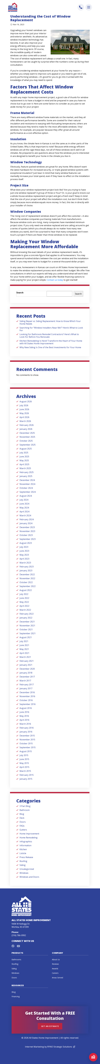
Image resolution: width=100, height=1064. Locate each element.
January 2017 (26, 688)
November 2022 (27, 578)
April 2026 (24, 417)
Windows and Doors (29, 877)
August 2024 (26, 496)
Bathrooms (16, 959)
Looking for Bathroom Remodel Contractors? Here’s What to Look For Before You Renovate (49, 335)
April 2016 (24, 720)
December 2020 (27, 668)
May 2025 (24, 460)
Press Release (26, 857)
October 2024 (26, 488)
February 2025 (27, 472)
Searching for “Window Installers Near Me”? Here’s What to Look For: (51, 329)
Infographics (26, 841)
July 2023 (24, 547)
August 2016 (26, 708)
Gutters (23, 829)
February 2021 (27, 661)
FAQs (22, 825)
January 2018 (26, 672)
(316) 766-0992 (19, 935)
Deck (22, 818)
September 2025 (28, 444)
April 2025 (24, 464)
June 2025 (24, 456)
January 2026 (26, 429)
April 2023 (24, 558)
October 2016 (26, 700)
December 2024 (27, 480)
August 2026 (26, 401)
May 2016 (24, 716)
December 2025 (27, 433)
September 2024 (28, 492)
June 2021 (24, 645)
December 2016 (27, 692)
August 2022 (26, 590)
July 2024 (24, 499)
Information (25, 845)
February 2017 (27, 684)
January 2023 (26, 570)
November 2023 (27, 531)
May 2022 (24, 602)
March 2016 (25, 724)
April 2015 (24, 767)
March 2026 (25, 421)
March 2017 (25, 680)
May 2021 (24, 649)
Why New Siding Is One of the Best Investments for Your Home (50, 347)
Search (19, 292)
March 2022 (25, 610)
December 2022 (27, 574)
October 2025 (26, 440)
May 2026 (24, 413)
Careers (55, 973)
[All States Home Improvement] (12, 7)
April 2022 (24, 606)
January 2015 (26, 779)
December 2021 (27, 621)
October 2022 (26, 582)
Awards (55, 968)
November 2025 (27, 437)
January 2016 (26, 731)
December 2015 (27, 735)
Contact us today (54, 279)
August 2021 (26, 637)
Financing (16, 996)
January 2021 (26, 665)
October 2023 (26, 535)
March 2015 (25, 771)
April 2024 (24, 511)
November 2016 (27, 696)
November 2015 (27, 739)
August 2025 (26, 448)
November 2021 (27, 625)
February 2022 (27, 613)
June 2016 (24, 712)
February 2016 (27, 727)
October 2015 (26, 743)
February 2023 (27, 566)
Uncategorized (27, 869)
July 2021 (24, 641)
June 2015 (24, 759)
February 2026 (27, 425)
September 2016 (28, 704)
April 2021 (24, 653)
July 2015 (24, 755)
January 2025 (26, 476)
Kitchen (23, 849)
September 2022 (28, 586)
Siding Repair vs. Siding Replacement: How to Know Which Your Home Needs (50, 322)
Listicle (23, 853)
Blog (22, 814)
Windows (24, 873)
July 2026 (24, 405)
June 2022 (24, 598)
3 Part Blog (25, 806)
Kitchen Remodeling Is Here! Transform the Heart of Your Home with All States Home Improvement (51, 342)
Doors (23, 822)
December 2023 (27, 527)
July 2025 (24, 452)
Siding (23, 865)
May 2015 (24, 763)
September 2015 (28, 747)
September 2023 (28, 539)
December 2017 (27, 676)
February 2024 (27, 519)
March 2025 (25, 468)
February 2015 (27, 775)
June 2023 (24, 551)
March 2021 (25, 657)
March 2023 (25, 562)
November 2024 (27, 484)
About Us (56, 959)
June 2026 (24, 409)
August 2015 (26, 751)
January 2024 (26, 523)
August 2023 (26, 543)
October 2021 (26, 629)
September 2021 (28, 633)
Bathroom (25, 810)
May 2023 (24, 554)
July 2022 (24, 594)
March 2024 (25, 515)
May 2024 (24, 507)
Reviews (55, 964)
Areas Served (57, 977)
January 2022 (26, 617)
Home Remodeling (29, 837)
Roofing (23, 861)
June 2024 (24, 503)
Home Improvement (29, 833)
